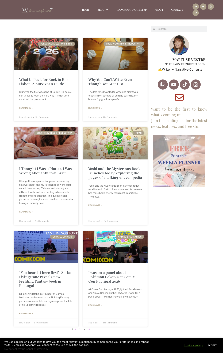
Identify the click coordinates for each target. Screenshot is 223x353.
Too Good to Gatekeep (131, 9)
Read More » (26, 108)
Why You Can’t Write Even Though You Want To (110, 81)
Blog (101, 9)
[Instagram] (211, 6)
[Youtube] (196, 6)
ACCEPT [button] (212, 345)
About (159, 9)
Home (86, 9)
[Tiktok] (196, 13)
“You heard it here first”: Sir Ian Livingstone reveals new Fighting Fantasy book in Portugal (45, 279)
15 (88, 328)
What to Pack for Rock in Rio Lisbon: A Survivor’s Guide (43, 81)
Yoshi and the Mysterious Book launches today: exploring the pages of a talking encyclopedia (115, 173)
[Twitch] (163, 84)
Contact (177, 9)
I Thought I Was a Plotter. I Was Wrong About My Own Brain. (45, 170)
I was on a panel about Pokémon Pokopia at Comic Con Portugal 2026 (111, 276)
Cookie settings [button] (193, 345)
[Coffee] (203, 6)
